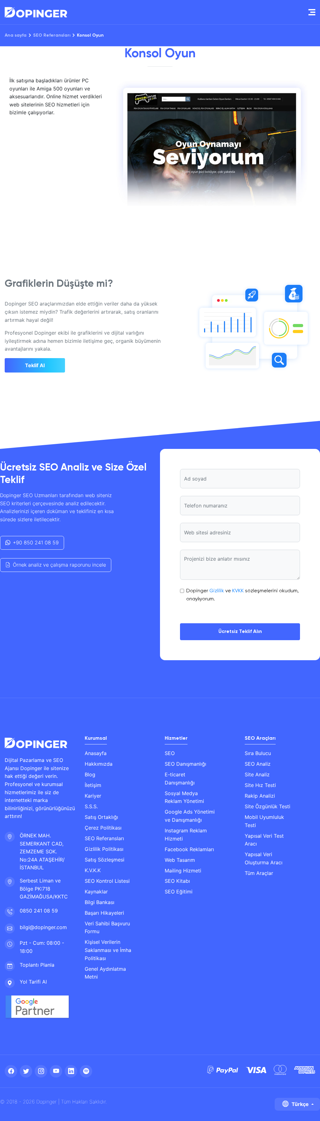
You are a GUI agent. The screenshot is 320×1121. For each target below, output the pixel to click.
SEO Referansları (52, 35)
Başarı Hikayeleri (104, 913)
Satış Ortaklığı (101, 817)
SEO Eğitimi (178, 891)
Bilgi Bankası (99, 902)
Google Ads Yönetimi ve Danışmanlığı (190, 816)
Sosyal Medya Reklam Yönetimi (184, 797)
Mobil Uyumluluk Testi (264, 821)
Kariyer (93, 796)
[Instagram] (41, 1071)
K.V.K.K (93, 870)
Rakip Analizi (260, 796)
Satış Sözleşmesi (104, 859)
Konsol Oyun (90, 35)
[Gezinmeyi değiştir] (311, 12)
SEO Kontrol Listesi (107, 881)
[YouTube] (56, 1071)
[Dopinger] (36, 12)
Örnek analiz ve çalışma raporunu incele (59, 565)
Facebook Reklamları (189, 849)
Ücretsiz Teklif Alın (240, 631)
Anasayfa (96, 753)
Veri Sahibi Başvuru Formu (107, 927)
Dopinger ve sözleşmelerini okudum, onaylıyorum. (242, 595)
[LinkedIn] (71, 1071)
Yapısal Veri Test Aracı (264, 840)
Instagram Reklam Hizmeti (186, 834)
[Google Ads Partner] (37, 1007)
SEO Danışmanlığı (185, 764)
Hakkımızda (98, 764)
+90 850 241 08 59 (36, 542)
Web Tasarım (180, 860)
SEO (170, 753)
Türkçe (300, 1104)
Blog (90, 774)
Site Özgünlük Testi (267, 806)
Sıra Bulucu (258, 753)
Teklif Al (35, 365)
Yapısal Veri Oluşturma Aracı (263, 858)
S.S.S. (91, 806)
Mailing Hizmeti (183, 870)
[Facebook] (11, 1071)
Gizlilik (216, 591)
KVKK (238, 591)
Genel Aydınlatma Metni (105, 973)
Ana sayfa (16, 35)
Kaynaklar (96, 891)
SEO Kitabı (177, 881)
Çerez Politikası (103, 828)
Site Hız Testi (260, 785)
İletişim (93, 785)
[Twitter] (26, 1071)
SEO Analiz (258, 764)
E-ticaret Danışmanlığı (180, 778)
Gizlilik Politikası (104, 849)
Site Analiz (257, 774)
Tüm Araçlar (259, 873)
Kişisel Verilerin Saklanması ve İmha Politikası (108, 950)
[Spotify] (86, 1071)
